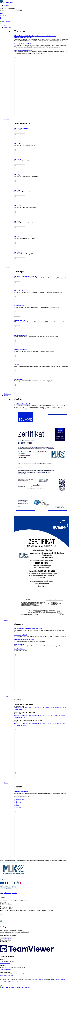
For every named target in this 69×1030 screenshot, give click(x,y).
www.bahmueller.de (5, 969)
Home (5, 26)
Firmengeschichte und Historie (23, 44)
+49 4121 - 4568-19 (20, 709)
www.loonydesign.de (37, 979)
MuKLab (17, 190)
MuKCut (17, 237)
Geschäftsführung (19, 799)
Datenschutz (15, 981)
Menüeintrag (7, 394)
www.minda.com (5, 963)
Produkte (6, 120)
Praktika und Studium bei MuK (24, 639)
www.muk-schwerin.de (6, 975)
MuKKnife (17, 159)
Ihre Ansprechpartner (21, 791)
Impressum (8, 981)
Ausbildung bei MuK (20, 635)
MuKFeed (17, 206)
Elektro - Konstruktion (21, 350)
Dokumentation (19, 305)
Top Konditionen (19, 649)
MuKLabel (17, 144)
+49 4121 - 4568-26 (20, 717)
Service (16, 364)
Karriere (6, 620)
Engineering (17, 801)
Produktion (17, 802)
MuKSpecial (18, 252)
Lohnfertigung (18, 379)
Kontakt (6, 783)
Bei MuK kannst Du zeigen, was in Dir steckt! (28, 628)
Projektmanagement (20, 335)
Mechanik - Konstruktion (22, 291)
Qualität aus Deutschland (22, 404)
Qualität (6, 395)
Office (16, 804)
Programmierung (19, 320)
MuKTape (17, 221)
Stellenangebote (19, 644)
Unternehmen (7, 27)
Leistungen (7, 268)
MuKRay (17, 175)
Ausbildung (17, 807)
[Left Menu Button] (1, 985)
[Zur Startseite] (5, 21)
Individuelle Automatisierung (23, 50)
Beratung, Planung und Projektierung (26, 276)
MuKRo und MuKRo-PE (22, 128)
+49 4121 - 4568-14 (20, 725)
